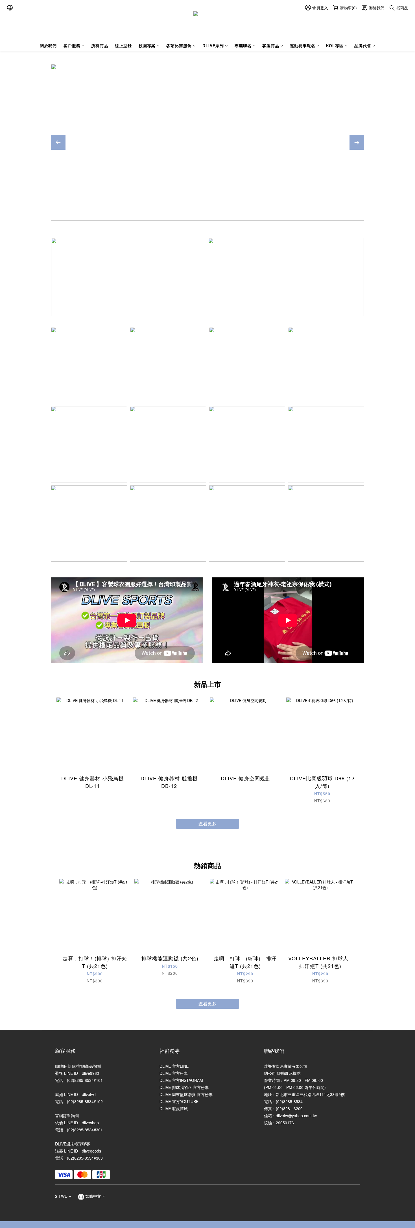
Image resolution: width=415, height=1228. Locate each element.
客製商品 (270, 45)
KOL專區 (335, 45)
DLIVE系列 (213, 45)
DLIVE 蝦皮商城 (174, 1108)
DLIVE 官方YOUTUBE (179, 1101)
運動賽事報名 (302, 45)
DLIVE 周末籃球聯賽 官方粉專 (186, 1094)
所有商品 (99, 45)
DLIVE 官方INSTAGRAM (181, 1080)
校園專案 (147, 45)
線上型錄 (123, 45)
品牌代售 (362, 45)
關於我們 (48, 45)
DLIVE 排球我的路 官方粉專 (184, 1087)
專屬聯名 (243, 45)
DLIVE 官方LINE (174, 1066)
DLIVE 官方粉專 (174, 1073)
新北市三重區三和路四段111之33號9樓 (310, 1094)
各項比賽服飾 (179, 45)
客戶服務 (72, 45)
